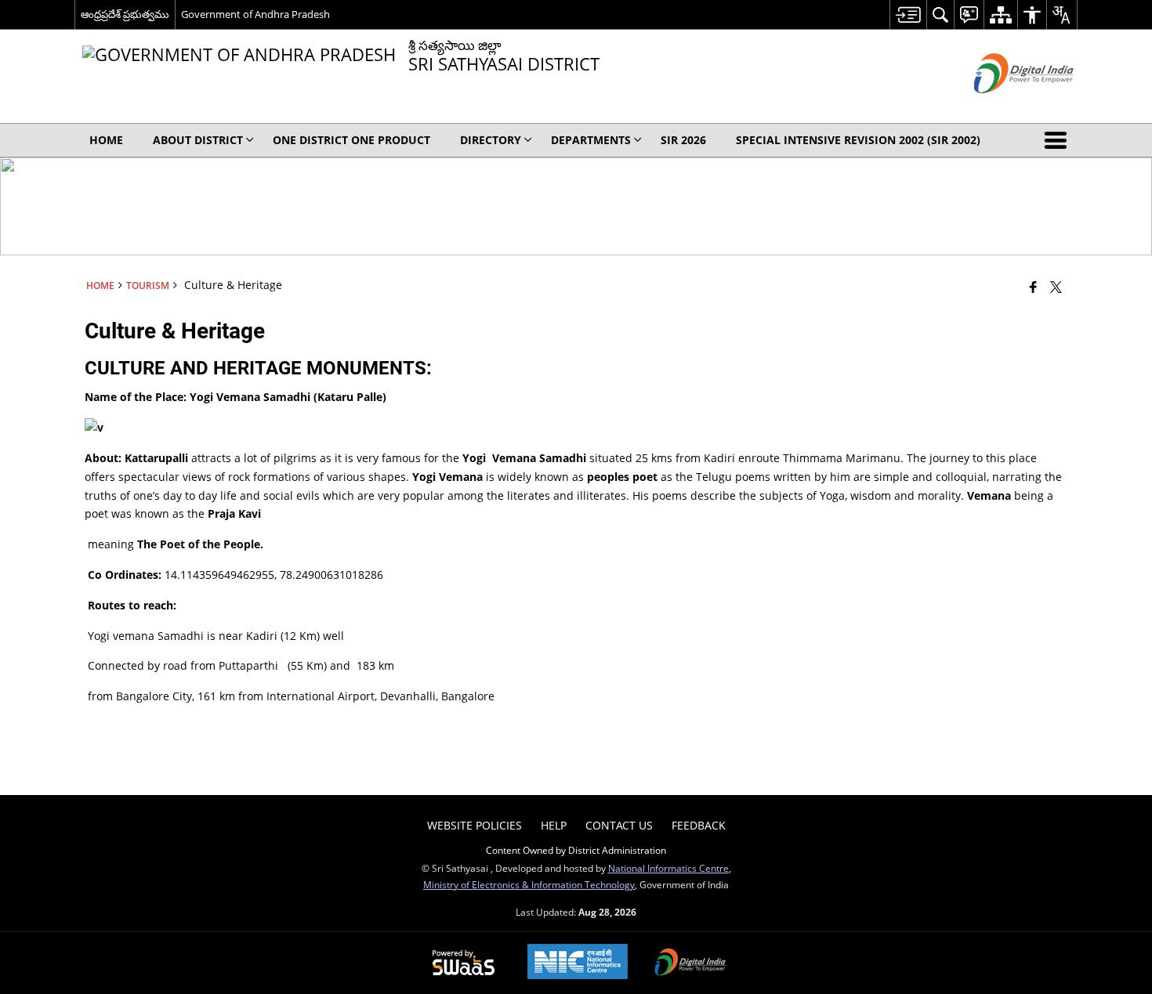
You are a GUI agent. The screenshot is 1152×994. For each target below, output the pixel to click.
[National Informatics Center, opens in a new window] (577, 963)
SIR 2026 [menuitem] (683, 139)
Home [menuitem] (106, 139)
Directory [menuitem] (490, 139)
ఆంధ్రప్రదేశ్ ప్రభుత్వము (125, 14)
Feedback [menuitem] (699, 825)
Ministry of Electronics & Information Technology (529, 884)
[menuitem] (907, 14)
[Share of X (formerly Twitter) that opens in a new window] (1056, 286)
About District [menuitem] (198, 139)
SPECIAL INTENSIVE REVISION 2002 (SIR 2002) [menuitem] (858, 139)
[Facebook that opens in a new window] (1033, 286)
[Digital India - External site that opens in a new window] (1004, 106)
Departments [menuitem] (591, 139)
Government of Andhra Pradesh (255, 14)
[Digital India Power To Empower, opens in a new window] (690, 963)
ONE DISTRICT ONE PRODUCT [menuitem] (351, 139)
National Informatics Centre (668, 868)
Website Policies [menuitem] (474, 825)
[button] (1059, 140)
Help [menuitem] (554, 825)
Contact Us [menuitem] (619, 825)
